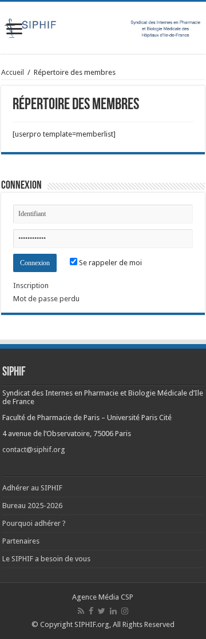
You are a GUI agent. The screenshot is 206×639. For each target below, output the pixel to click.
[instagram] (124, 611)
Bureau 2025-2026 (32, 505)
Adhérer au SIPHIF (32, 488)
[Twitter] (101, 611)
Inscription (31, 285)
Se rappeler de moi (109, 262)
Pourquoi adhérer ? (34, 523)
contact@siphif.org (33, 449)
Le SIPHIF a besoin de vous (46, 558)
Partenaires (20, 541)
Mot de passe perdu (46, 298)
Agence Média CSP (102, 597)
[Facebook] (91, 611)
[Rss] (81, 611)
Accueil (12, 72)
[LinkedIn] (113, 611)
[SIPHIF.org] (103, 27)
